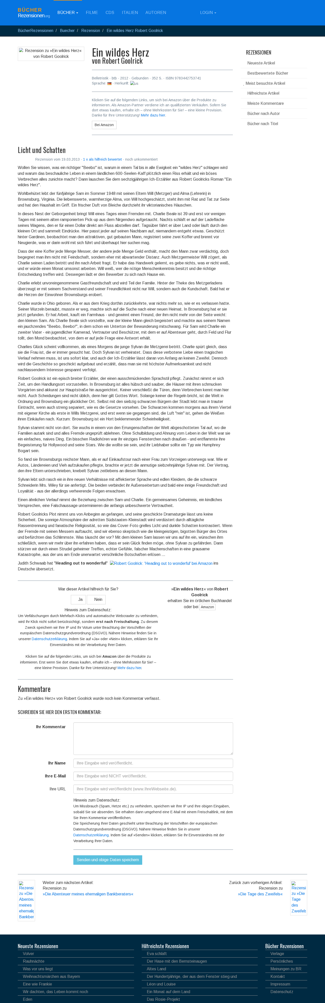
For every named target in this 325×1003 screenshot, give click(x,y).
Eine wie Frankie (37, 984)
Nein (97, 599)
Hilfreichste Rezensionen (165, 946)
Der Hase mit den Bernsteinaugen (177, 961)
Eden (27, 999)
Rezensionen (258, 52)
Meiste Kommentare (265, 103)
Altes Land (156, 969)
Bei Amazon (104, 125)
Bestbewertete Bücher (267, 73)
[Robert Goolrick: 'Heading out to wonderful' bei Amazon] (161, 563)
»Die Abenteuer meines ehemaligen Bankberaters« (88, 894)
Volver (28, 953)
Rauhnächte (33, 961)
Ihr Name (57, 763)
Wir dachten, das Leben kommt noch (55, 992)
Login (206, 12)
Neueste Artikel (260, 63)
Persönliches (281, 961)
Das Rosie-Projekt (163, 999)
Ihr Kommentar (51, 727)
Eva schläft (157, 953)
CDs (110, 12)
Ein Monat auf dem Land (168, 992)
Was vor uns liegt (38, 969)
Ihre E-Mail (55, 776)
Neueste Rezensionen (38, 946)
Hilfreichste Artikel (262, 93)
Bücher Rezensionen (284, 946)
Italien (130, 12)
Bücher (66, 12)
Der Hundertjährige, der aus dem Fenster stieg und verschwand (189, 977)
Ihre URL (58, 789)
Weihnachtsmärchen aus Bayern (51, 976)
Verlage (277, 953)
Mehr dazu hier (153, 115)
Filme (92, 12)
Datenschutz (281, 992)
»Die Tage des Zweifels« (260, 894)
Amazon (207, 607)
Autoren (155, 12)
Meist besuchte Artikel (265, 83)
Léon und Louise (161, 984)
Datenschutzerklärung (49, 639)
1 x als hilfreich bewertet (103, 159)
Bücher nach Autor (263, 113)
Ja (80, 599)
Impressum (280, 984)
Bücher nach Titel (262, 124)
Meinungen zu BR (285, 969)
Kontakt (277, 976)
